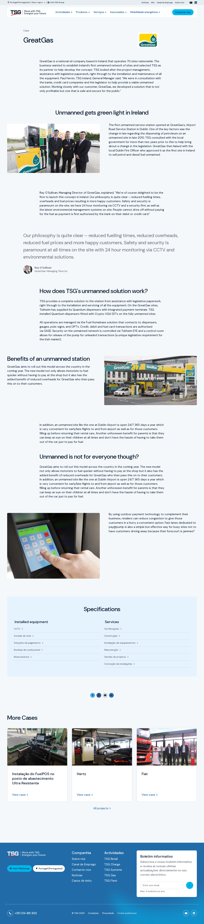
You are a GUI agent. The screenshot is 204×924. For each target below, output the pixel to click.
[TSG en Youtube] (189, 2)
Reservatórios (21, 656)
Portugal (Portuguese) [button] (50, 868)
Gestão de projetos (115, 656)
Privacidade (108, 913)
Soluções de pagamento (27, 642)
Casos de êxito (82, 881)
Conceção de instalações (118, 663)
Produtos (82, 12)
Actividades (62, 12)
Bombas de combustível (27, 649)
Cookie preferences (127, 913)
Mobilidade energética (144, 12)
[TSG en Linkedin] (194, 2)
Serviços (98, 12)
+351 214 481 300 (26, 913)
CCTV (17, 628)
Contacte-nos (183, 12)
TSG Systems (113, 870)
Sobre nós (179, 2)
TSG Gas (110, 875)
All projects (100, 808)
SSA (152, 2)
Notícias (145, 2)
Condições (93, 913)
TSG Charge (112, 864)
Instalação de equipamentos (119, 642)
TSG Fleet (110, 881)
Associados (117, 12)
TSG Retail (111, 859)
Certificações (111, 628)
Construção (110, 635)
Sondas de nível (22, 635)
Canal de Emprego (165, 2)
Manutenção (111, 649)
